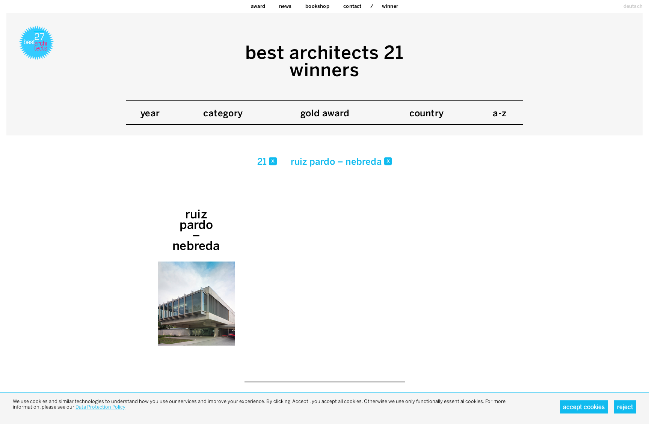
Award (258, 6)
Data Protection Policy (100, 407)
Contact (352, 6)
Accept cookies (584, 406)
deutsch (633, 6)
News (285, 6)
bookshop (317, 6)
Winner (390, 6)
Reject (625, 406)
